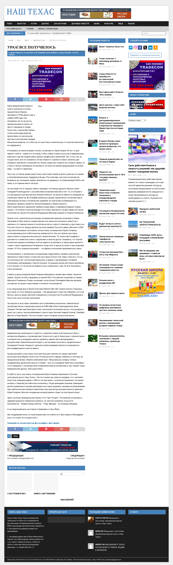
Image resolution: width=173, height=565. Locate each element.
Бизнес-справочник (48, 29)
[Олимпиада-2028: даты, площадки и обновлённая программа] (133, 237)
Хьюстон (21, 24)
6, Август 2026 (105, 313)
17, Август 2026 (105, 229)
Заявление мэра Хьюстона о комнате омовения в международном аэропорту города (109, 195)
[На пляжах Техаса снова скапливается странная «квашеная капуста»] (92, 267)
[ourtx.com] (91, 521)
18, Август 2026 (105, 203)
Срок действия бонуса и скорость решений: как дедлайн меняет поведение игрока (146, 168)
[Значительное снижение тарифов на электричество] (92, 238)
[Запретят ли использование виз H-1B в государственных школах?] (92, 174)
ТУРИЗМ (29, 29)
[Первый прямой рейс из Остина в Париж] (92, 161)
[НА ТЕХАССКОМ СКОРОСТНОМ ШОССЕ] (133, 224)
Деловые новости (80, 24)
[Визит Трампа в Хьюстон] (92, 48)
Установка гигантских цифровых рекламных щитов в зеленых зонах (110, 307)
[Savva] (91, 534)
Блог (132, 130)
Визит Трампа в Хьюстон (111, 46)
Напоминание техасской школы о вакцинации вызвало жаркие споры (111, 323)
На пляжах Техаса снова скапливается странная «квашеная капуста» (111, 267)
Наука (96, 24)
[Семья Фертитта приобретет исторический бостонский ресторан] (92, 76)
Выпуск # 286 (33, 60)
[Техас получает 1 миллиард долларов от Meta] (92, 60)
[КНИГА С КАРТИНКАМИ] (46, 482)
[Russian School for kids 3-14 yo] (147, 283)
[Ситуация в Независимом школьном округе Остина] (92, 213)
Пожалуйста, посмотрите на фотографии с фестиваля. (33, 423)
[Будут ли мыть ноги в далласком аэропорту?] (92, 225)
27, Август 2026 (105, 49)
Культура (108, 24)
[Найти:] (154, 33)
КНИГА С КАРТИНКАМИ (44, 493)
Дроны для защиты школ (111, 293)
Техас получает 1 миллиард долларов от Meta (110, 61)
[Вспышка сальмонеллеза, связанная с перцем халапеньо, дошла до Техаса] (92, 338)
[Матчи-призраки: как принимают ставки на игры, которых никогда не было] (133, 252)
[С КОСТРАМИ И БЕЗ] (19, 482)
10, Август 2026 (105, 286)
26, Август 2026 (105, 85)
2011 (19, 40)
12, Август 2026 (105, 257)
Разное (131, 24)
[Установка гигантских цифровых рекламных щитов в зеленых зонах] (92, 307)
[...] (144, 201)
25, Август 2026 (105, 97)
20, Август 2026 (146, 243)
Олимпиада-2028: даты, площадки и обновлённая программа (151, 238)
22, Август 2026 (105, 134)
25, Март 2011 (15, 60)
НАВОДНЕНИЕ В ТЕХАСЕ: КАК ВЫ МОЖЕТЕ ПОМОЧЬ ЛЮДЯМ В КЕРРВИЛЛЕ (110, 547)
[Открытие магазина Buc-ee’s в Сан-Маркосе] (92, 254)
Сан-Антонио (60, 24)
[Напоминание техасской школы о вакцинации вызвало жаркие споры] (92, 322)
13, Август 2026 (105, 245)
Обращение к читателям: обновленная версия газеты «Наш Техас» (108, 521)
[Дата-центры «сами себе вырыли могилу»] (92, 107)
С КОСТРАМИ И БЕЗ (16, 493)
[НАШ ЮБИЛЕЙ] (72, 485)
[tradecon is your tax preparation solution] (42, 446)
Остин (34, 24)
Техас (9, 24)
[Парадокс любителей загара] (133, 211)
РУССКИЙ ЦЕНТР (14, 29)
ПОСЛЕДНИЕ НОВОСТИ (100, 41)
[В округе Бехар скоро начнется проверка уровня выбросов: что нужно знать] (92, 143)
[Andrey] (91, 547)
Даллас (45, 24)
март (27, 40)
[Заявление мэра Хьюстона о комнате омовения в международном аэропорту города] (92, 192)
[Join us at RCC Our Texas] (95, 13)
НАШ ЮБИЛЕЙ (67, 500)
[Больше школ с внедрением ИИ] (92, 282)
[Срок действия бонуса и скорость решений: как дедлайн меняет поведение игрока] (147, 149)
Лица (120, 24)
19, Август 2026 (105, 183)
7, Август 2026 (105, 296)
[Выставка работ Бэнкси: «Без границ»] (92, 94)
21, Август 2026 (105, 152)
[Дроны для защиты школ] (92, 295)
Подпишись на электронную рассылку (145, 55)
